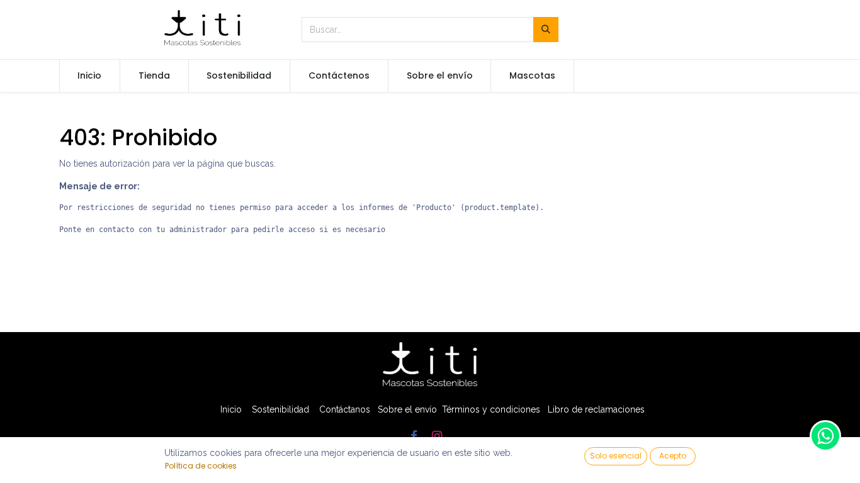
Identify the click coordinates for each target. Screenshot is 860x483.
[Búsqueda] (545, 29)
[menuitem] (90, 76)
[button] (615, 456)
